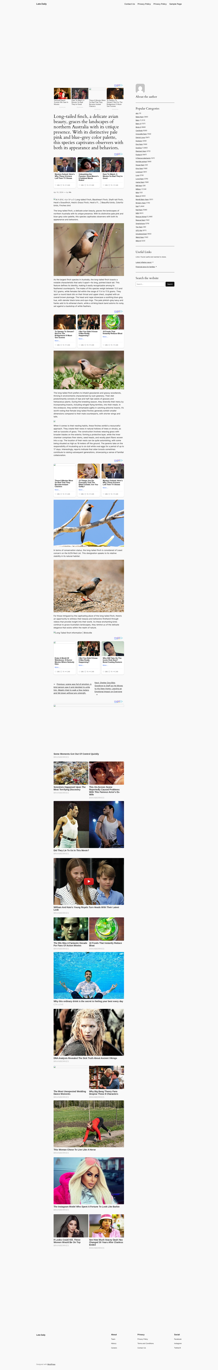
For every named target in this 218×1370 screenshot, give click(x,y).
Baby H (138, 124)
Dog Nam (139, 144)
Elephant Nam (141, 151)
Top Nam (139, 227)
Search (170, 284)
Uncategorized (141, 234)
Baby (138, 120)
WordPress (51, 1364)
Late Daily (41, 3)
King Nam (139, 168)
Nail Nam (139, 210)
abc (137, 113)
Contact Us (129, 4)
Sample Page (175, 4)
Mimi (137, 192)
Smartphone (140, 223)
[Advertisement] (109, 26)
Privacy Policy (144, 4)
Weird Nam (140, 237)
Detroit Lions (140, 137)
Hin (70, 192)
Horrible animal (141, 161)
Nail (137, 206)
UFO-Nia (139, 230)
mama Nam (140, 182)
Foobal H (139, 155)
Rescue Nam (140, 220)
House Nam (140, 165)
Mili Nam (139, 186)
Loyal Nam (140, 179)
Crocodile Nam (141, 134)
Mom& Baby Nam (142, 199)
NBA (137, 213)
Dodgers (139, 141)
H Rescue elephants (143, 158)
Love (137, 175)
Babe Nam (140, 117)
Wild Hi (138, 241)
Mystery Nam (141, 203)
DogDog (139, 148)
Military (138, 189)
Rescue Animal (141, 217)
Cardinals (139, 130)
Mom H (138, 196)
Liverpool (139, 172)
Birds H (138, 127)
